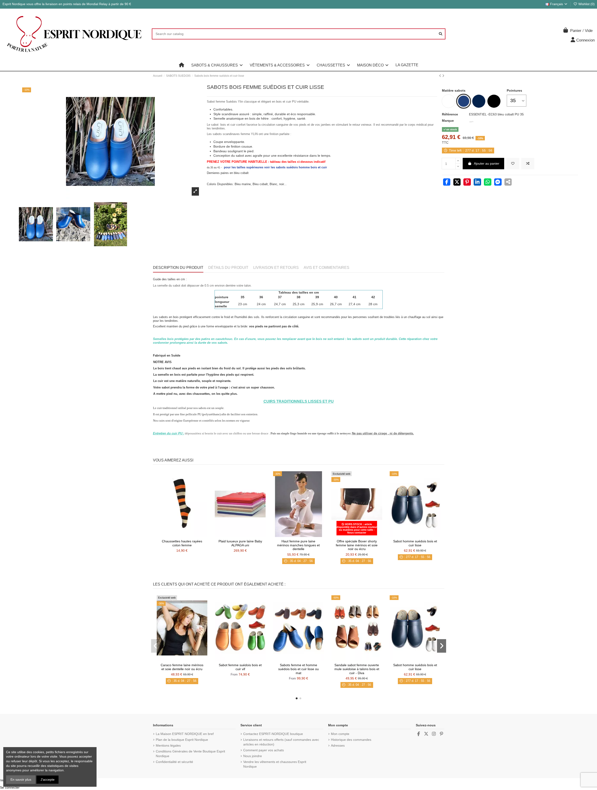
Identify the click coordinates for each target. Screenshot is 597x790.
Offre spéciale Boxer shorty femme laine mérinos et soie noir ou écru (357, 545)
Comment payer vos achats (263, 750)
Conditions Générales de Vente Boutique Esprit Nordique (190, 753)
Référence (450, 114)
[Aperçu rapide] (188, 535)
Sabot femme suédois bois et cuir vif (240, 667)
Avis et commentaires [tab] (326, 268)
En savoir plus (20, 779)
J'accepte (48, 779)
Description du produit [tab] (178, 268)
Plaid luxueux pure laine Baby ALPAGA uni (240, 543)
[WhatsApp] (487, 182)
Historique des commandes (351, 739)
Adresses (338, 745)
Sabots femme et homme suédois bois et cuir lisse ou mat (298, 669)
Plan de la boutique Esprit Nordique (182, 739)
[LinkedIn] (477, 182)
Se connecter (10, 787)
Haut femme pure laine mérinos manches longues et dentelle (298, 545)
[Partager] (447, 182)
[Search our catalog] (440, 33)
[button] (217, 65)
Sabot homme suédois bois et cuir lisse (415, 543)
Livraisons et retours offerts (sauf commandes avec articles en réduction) (281, 742)
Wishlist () (586, 4)
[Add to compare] (527, 163)
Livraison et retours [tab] (276, 268)
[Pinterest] (467, 182)
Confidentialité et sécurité (174, 762)
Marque (448, 120)
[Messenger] (498, 182)
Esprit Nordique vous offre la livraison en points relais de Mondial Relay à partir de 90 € (67, 4)
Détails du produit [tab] (228, 268)
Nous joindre (252, 756)
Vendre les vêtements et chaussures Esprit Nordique (274, 764)
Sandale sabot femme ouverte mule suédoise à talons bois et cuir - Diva (356, 669)
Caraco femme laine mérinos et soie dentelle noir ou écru (182, 667)
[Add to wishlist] (512, 163)
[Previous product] (440, 76)
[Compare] (181, 535)
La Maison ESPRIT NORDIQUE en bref (185, 734)
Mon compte (340, 734)
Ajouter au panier (486, 163)
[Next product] (443, 76)
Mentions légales (168, 745)
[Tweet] (457, 182)
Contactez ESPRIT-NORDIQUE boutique (273, 734)
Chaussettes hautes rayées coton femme (182, 543)
